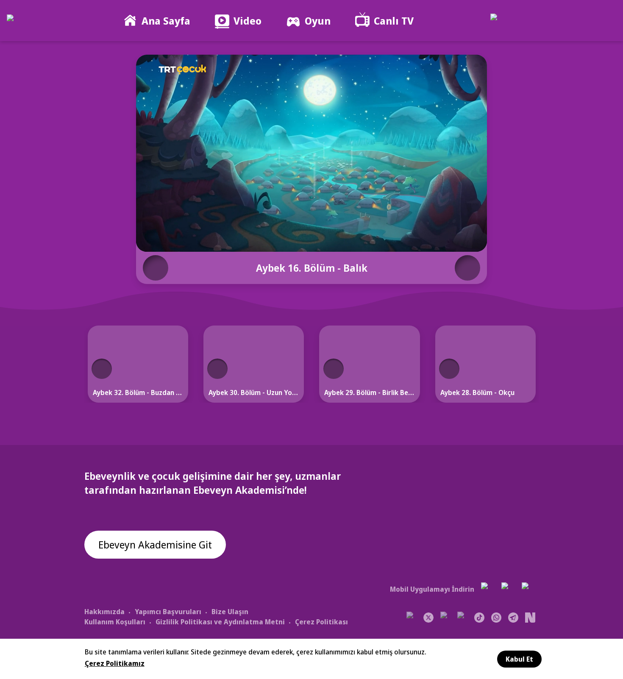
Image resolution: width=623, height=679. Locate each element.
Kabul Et (519, 659)
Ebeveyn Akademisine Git (155, 544)
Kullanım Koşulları (114, 621)
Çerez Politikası (321, 621)
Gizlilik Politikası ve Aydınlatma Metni (220, 621)
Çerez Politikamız (115, 663)
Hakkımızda (104, 611)
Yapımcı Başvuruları (168, 611)
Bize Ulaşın (229, 611)
